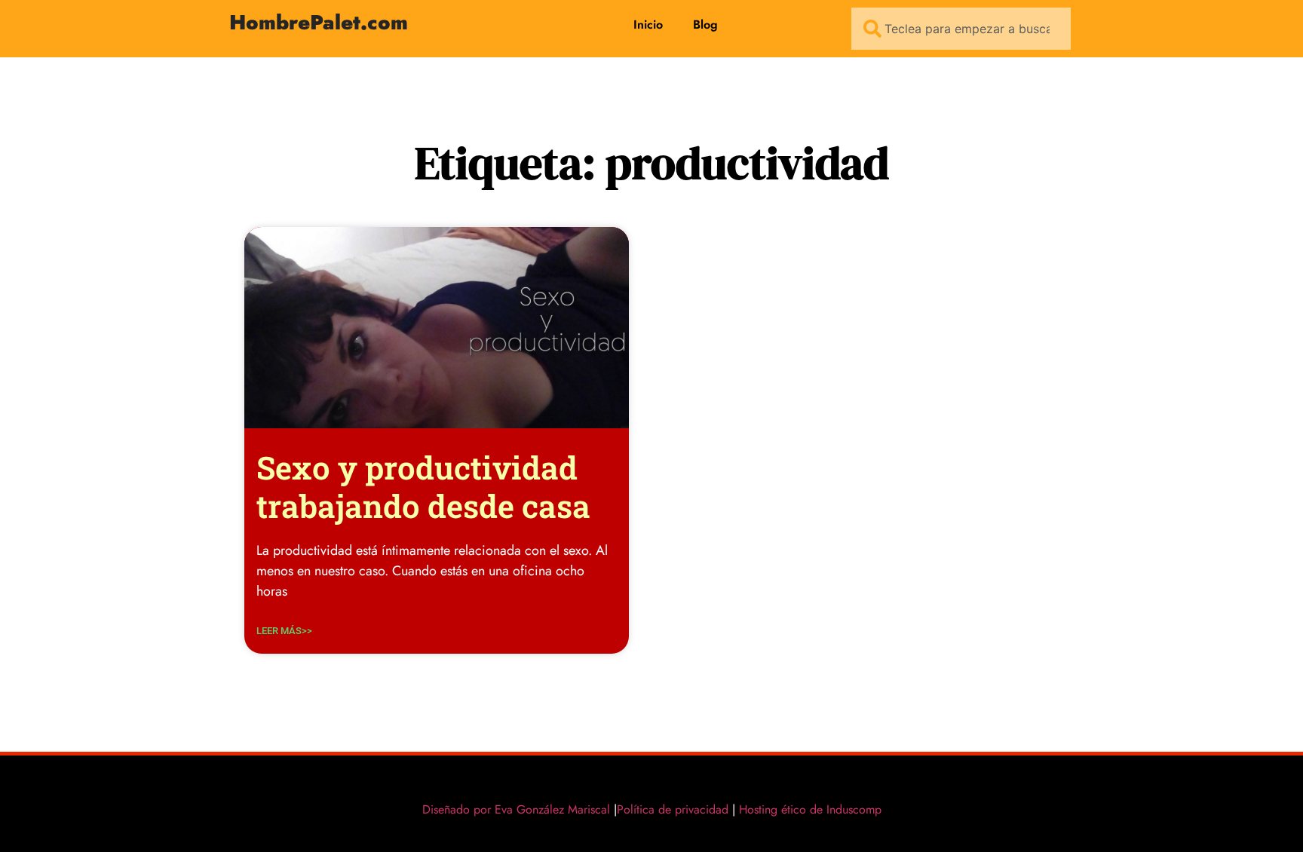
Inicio (648, 24)
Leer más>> (284, 630)
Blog (705, 24)
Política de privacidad (672, 809)
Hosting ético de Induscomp (806, 809)
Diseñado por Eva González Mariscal (516, 809)
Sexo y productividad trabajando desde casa (423, 486)
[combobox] (961, 29)
